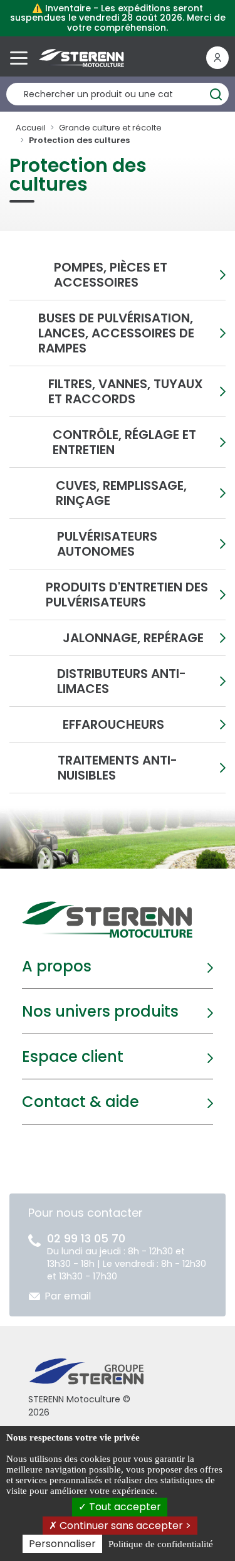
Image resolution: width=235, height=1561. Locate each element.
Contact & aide (80, 1101)
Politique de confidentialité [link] (160, 1544)
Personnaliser (62, 1544)
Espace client (72, 1056)
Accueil (31, 128)
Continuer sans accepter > (124, 1525)
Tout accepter (123, 1507)
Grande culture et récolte (110, 128)
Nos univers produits (100, 1011)
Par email (67, 1296)
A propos (56, 966)
